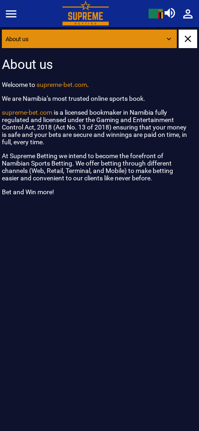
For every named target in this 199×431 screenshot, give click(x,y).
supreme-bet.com (62, 84)
